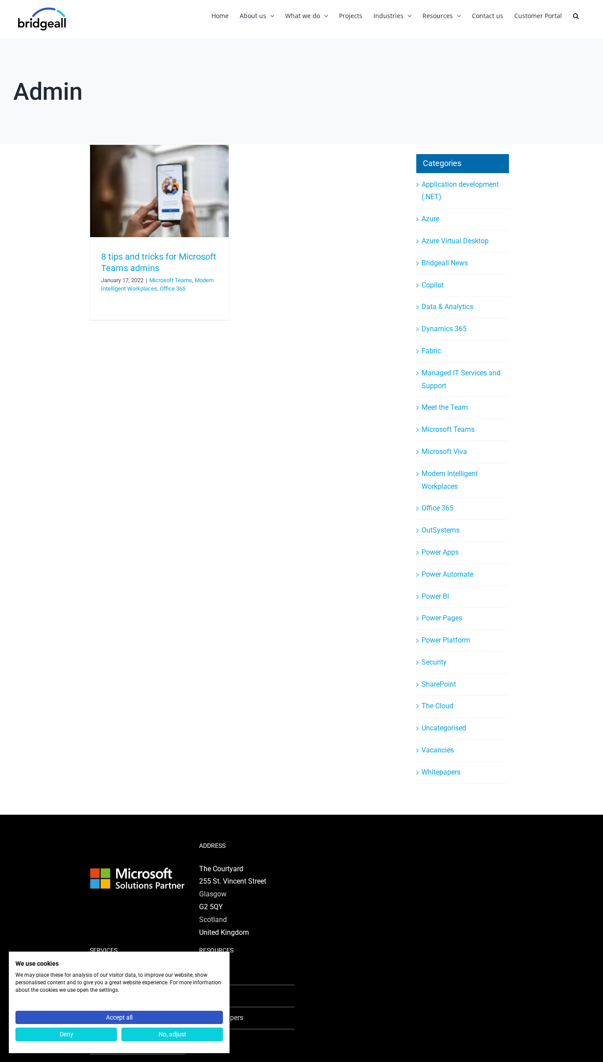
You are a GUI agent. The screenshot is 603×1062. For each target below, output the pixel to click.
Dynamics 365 (444, 329)
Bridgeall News (445, 263)
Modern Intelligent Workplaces (450, 480)
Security (434, 662)
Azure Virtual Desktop (455, 241)
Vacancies (438, 750)
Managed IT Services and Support (461, 379)
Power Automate (447, 574)
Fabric (431, 351)
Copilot (433, 285)
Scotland (213, 919)
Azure (430, 219)
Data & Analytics (447, 306)
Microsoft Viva (444, 451)
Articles (215, 973)
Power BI (435, 596)
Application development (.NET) (460, 190)
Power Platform (446, 640)
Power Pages (442, 618)
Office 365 (172, 288)
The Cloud (437, 706)
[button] (576, 15)
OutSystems (441, 530)
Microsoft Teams (170, 280)
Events (214, 995)
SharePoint (439, 684)
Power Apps (440, 552)
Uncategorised (444, 728)
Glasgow (212, 894)
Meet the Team (445, 407)
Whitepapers (441, 772)
